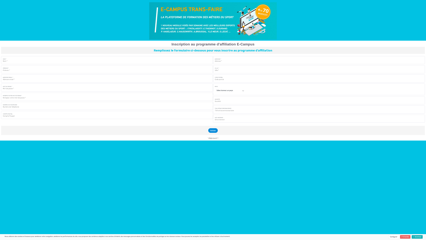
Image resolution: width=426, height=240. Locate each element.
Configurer (393, 237)
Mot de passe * (7, 86)
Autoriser (417, 237)
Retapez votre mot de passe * (12, 95)
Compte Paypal (8, 114)
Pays (216, 86)
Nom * (4, 59)
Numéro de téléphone (10, 105)
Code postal (219, 77)
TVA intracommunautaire (223, 108)
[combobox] (230, 90)
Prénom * (6, 68)
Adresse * (218, 59)
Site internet (219, 117)
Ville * (217, 68)
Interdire (406, 237)
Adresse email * (8, 77)
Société (217, 99)
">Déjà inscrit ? (213, 138)
